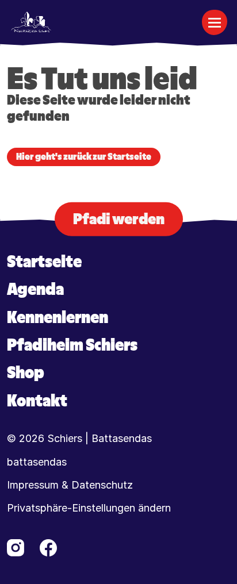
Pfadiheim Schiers (72, 345)
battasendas (37, 462)
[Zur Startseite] (31, 22)
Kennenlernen (57, 317)
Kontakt (37, 401)
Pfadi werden (119, 219)
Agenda (35, 289)
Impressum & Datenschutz (70, 485)
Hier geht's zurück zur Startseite (83, 156)
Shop (25, 373)
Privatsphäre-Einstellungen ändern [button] (89, 508)
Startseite (44, 262)
